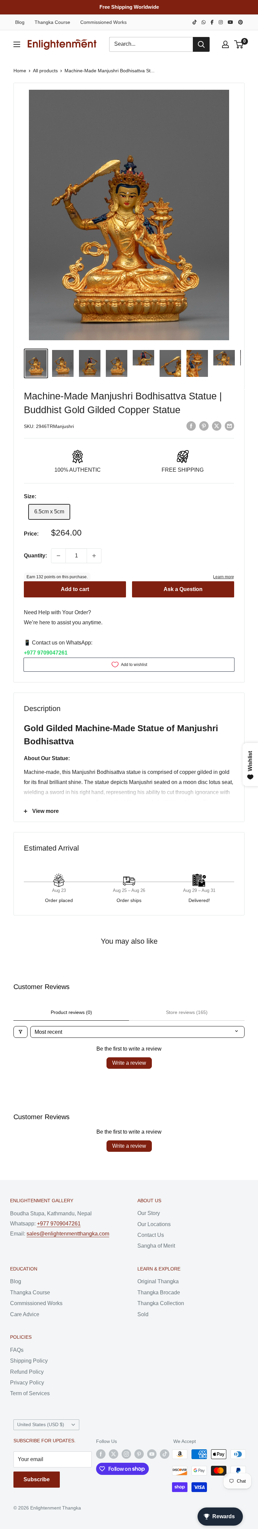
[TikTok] (194, 22)
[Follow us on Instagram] (126, 1454)
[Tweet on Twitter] (216, 426)
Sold (142, 1314)
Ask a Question (183, 589)
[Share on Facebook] (191, 426)
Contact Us (150, 1235)
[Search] (201, 44)
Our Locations (154, 1224)
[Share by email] (229, 426)
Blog (20, 22)
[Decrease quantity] (58, 556)
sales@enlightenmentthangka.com (68, 1234)
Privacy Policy (27, 1382)
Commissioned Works (103, 22)
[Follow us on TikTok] (164, 1454)
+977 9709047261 (46, 653)
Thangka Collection (160, 1303)
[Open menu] (16, 44)
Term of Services (30, 1393)
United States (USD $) (40, 1424)
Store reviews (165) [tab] (187, 1012)
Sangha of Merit (156, 1246)
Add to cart (75, 589)
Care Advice (24, 1314)
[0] (239, 44)
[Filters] (20, 1032)
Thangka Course (52, 22)
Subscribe (37, 1479)
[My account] (225, 44)
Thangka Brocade (158, 1292)
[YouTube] (230, 22)
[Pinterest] (240, 22)
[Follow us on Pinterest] (139, 1454)
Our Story (148, 1213)
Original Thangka (158, 1281)
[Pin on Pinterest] (204, 426)
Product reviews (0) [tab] (71, 1012)
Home (19, 70)
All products (45, 70)
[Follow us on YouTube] (152, 1454)
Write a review (129, 1063)
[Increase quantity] (94, 556)
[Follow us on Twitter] (113, 1454)
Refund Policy (27, 1372)
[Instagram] (221, 22)
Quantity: (35, 555)
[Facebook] (212, 22)
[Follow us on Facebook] (100, 1454)
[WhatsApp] (204, 22)
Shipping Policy (29, 1361)
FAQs (17, 1350)
